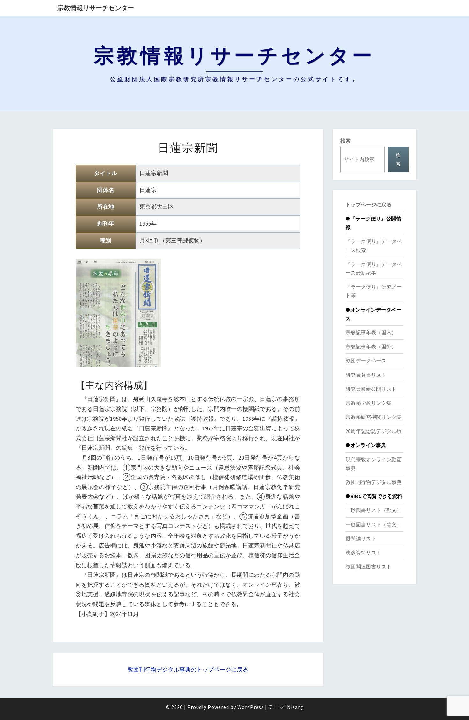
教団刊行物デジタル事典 (374, 482)
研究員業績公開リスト (371, 389)
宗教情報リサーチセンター (95, 8)
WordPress (250, 707)
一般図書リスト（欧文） (374, 524)
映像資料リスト (363, 552)
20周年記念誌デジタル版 (374, 431)
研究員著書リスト (366, 375)
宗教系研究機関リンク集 (374, 417)
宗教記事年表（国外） (371, 346)
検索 (345, 140)
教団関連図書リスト (368, 566)
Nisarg (295, 707)
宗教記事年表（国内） (371, 332)
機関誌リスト (361, 538)
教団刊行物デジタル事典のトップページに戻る (188, 669)
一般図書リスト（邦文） (374, 510)
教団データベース (366, 360)
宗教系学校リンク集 (368, 403)
